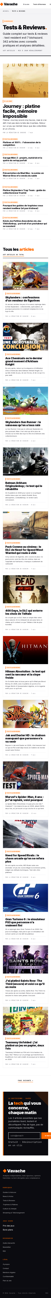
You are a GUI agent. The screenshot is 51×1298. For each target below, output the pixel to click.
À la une (26, 4)
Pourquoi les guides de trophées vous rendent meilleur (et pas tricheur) (23, 206)
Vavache (10, 4)
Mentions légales (9, 1272)
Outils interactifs (9, 1243)
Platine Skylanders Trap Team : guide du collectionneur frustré (24, 191)
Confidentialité (8, 1276)
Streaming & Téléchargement (14, 1213)
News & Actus (8, 1196)
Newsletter (7, 1247)
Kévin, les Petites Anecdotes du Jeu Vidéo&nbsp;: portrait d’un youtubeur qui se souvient (25, 223)
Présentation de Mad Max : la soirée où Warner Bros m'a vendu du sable (23, 174)
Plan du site (7, 1281)
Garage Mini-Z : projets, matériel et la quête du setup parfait (22, 159)
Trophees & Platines (10, 1204)
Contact (6, 1268)
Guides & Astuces (9, 1192)
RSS (4, 1251)
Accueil (6, 11)
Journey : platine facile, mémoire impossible (21, 111)
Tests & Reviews (39, 4)
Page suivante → (25, 1080)
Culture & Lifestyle (9, 1209)
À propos (6, 1264)
